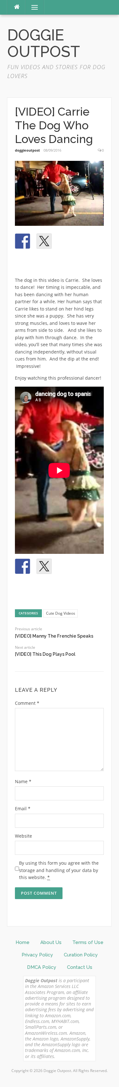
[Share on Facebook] (22, 241)
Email (22, 808)
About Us (51, 942)
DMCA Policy (41, 967)
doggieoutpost (27, 150)
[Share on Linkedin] (87, 241)
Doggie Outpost (43, 43)
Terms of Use (87, 942)
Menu (32, 7)
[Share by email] (22, 262)
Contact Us (79, 967)
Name (23, 781)
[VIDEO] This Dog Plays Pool (45, 654)
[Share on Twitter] (44, 241)
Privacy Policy (37, 955)
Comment (27, 703)
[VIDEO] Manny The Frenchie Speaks (54, 636)
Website (23, 836)
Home (23, 942)
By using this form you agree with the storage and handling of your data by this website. (59, 870)
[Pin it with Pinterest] (65, 241)
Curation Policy (81, 955)
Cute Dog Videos (60, 613)
